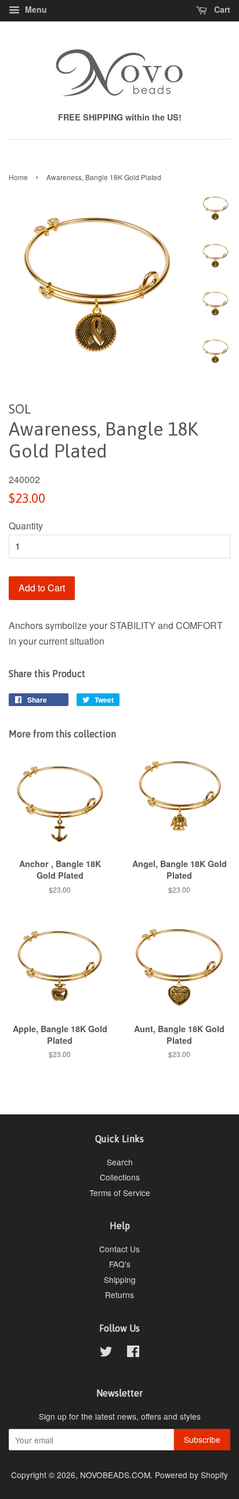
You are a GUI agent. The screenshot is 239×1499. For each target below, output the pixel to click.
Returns (119, 1294)
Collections (120, 1177)
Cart (221, 9)
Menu (35, 9)
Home (18, 177)
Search (120, 1162)
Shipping (120, 1279)
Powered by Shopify (191, 1474)
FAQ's (120, 1264)
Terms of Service (119, 1192)
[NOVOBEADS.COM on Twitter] (106, 1353)
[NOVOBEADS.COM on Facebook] (133, 1353)
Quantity (26, 525)
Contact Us (119, 1249)
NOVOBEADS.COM (115, 1474)
